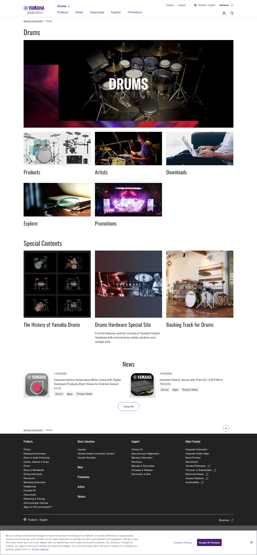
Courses (82, 449)
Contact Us (137, 449)
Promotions (135, 12)
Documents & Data (141, 474)
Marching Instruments (35, 482)
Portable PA (30, 490)
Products (62, 12)
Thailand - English (206, 4)
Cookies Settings (183, 542)
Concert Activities (87, 457)
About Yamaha (192, 441)
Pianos (27, 449)
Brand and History (194, 474)
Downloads (97, 12)
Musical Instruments (33, 20)
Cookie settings (40, 549)
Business (224, 5)
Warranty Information (141, 457)
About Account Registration (145, 453)
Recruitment (191, 461)
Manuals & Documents (143, 465)
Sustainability (192, 482)
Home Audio (30, 494)
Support (182, 4)
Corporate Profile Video (197, 453)
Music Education (86, 441)
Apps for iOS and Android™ (38, 506)
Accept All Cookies (209, 542)
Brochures (136, 461)
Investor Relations (194, 478)
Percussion (29, 478)
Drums (61, 6)
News (80, 467)
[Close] (251, 542)
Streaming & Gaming (34, 498)
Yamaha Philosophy (195, 465)
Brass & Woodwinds (34, 470)
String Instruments (33, 474)
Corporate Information (196, 449)
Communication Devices (36, 502)
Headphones (30, 486)
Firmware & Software (142, 470)
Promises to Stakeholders (198, 470)
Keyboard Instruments (35, 453)
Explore (116, 12)
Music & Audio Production (37, 457)
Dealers (170, 4)
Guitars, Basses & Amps (36, 461)
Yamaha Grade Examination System (96, 453)
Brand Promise (193, 457)
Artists (79, 12)
